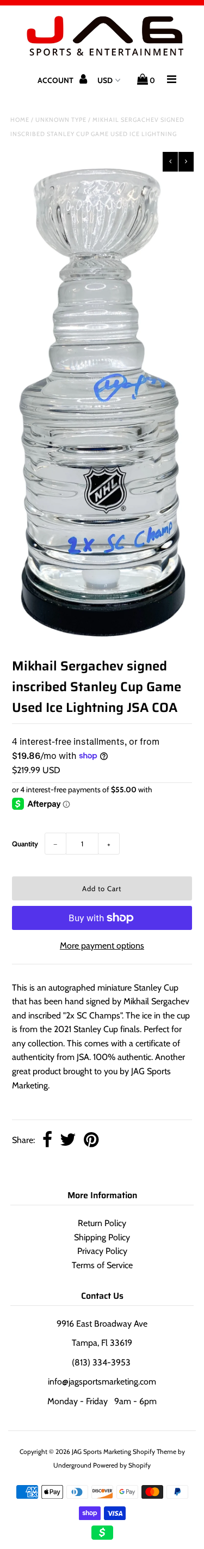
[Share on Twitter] (68, 1140)
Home (19, 119)
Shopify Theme (154, 1451)
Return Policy (102, 1223)
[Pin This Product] (91, 1140)
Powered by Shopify (122, 1465)
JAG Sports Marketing (101, 1451)
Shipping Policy (102, 1237)
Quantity (25, 843)
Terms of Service (102, 1265)
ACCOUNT (56, 80)
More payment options (102, 945)
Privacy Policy (102, 1251)
